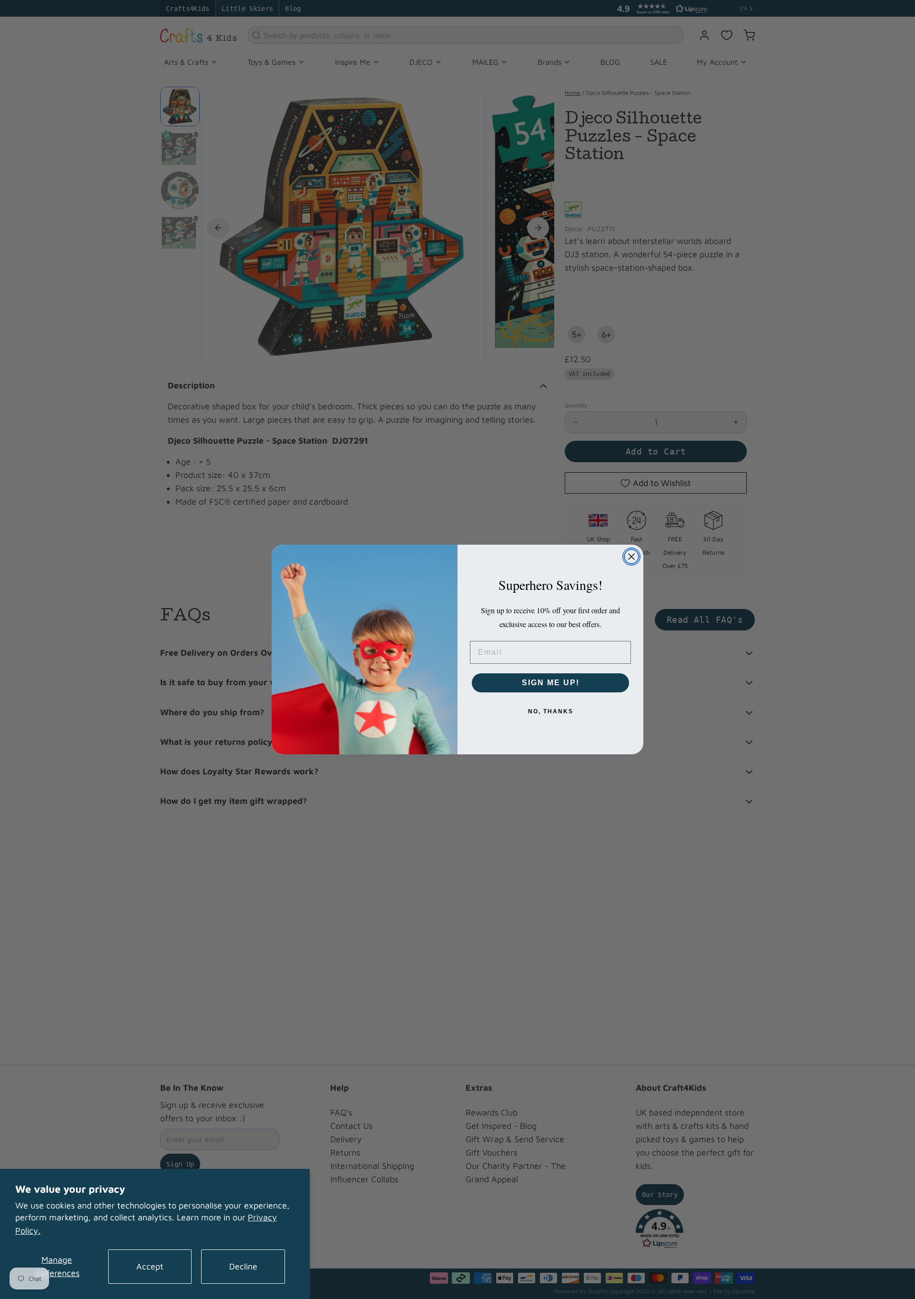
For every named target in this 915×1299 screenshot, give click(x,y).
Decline (243, 1266)
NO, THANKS (550, 711)
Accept (149, 1266)
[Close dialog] (631, 556)
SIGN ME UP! (551, 683)
